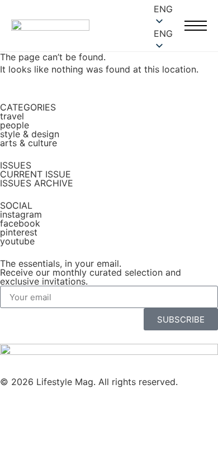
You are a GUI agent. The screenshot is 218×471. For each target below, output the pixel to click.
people (14, 125)
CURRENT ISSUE (35, 174)
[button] (164, 33)
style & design (29, 134)
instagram (21, 214)
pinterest (18, 232)
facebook (20, 223)
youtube (17, 241)
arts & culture (28, 142)
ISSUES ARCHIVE (36, 183)
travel (12, 116)
